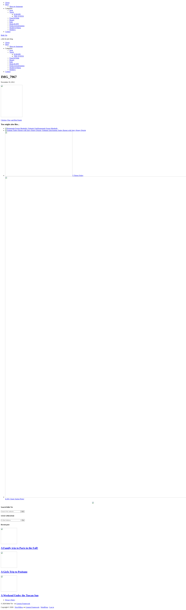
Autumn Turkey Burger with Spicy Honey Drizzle (69, 130)
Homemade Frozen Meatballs (47, 128)
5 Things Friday (77, 175)
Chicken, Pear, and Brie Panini (11, 120)
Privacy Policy (10, 600)
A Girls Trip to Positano (14, 571)
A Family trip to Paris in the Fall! (19, 548)
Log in (51, 607)
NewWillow (19, 607)
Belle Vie (4, 35)
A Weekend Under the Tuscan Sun (19, 595)
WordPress (44, 607)
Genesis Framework (23, 604)
